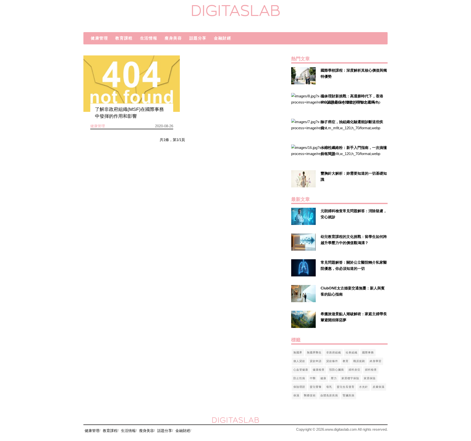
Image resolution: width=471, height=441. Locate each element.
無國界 (297, 352)
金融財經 (222, 38)
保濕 (296, 395)
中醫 (313, 378)
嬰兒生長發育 (345, 386)
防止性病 (299, 378)
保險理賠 (299, 386)
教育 (346, 361)
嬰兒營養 (316, 386)
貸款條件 (332, 361)
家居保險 (370, 378)
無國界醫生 (314, 352)
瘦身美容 (173, 38)
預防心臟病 (336, 369)
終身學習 (375, 361)
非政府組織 (333, 352)
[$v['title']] (303, 75)
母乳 (329, 386)
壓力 (334, 378)
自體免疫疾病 (329, 395)
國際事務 (368, 352)
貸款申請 (316, 361)
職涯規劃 (359, 361)
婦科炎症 (354, 369)
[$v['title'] (131, 83)
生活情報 (148, 38)
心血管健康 (300, 369)
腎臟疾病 (348, 395)
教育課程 (123, 38)
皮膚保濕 (378, 386)
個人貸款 (299, 361)
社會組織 (351, 352)
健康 (323, 378)
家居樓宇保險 (350, 378)
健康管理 (99, 38)
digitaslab (235, 10)
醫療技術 (310, 395)
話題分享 (198, 38)
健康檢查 (319, 369)
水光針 (363, 386)
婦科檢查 (371, 369)
